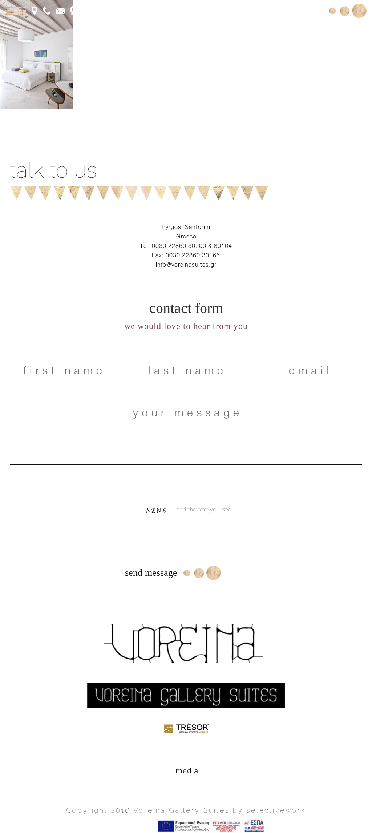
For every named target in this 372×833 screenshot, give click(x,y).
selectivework (276, 810)
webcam (94, 10)
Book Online (300, 9)
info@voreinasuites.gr (186, 264)
